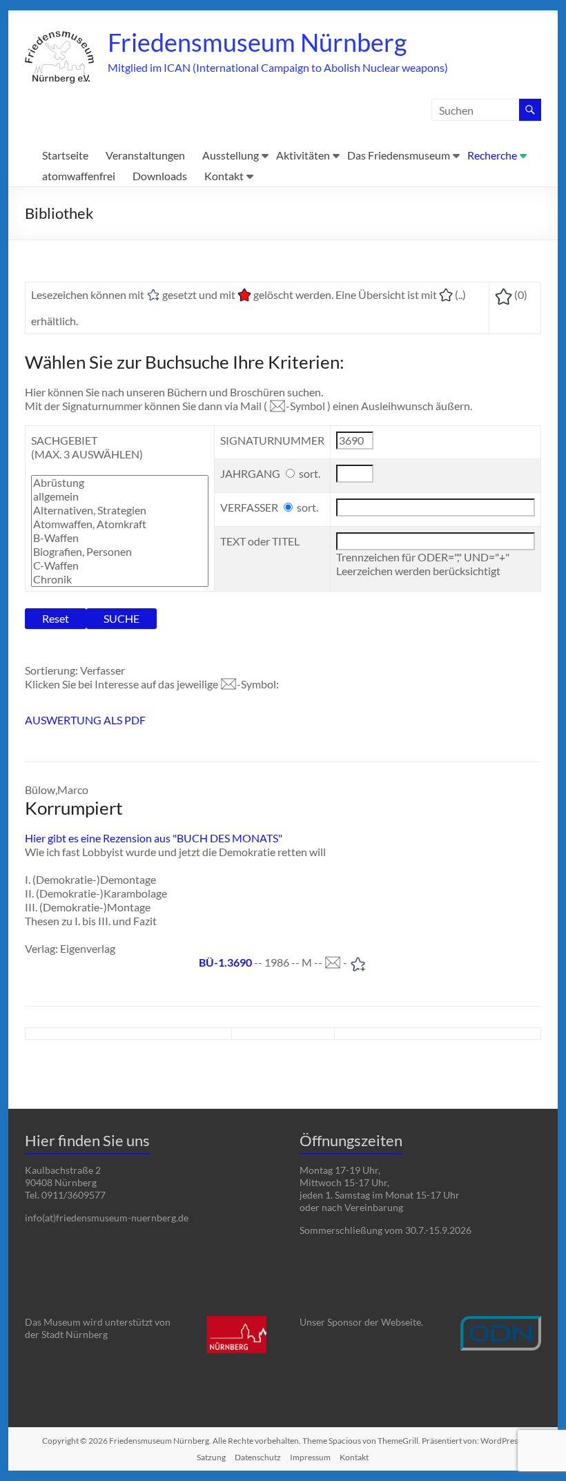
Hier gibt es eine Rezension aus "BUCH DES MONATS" (153, 837)
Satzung (211, 1457)
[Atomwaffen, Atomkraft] (120, 524)
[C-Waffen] (120, 565)
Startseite (65, 155)
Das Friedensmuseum (398, 155)
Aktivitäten (303, 155)
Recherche (492, 155)
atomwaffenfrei (78, 175)
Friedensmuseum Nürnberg (257, 42)
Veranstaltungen (145, 155)
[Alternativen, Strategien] (120, 510)
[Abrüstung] (120, 483)
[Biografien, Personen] (120, 552)
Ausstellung (230, 155)
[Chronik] (120, 579)
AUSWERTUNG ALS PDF (85, 719)
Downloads (160, 175)
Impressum (310, 1457)
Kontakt (224, 175)
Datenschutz (258, 1457)
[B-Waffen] (120, 538)
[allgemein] (120, 496)
